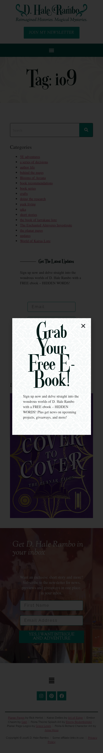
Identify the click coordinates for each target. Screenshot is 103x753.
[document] (51, 376)
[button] (83, 326)
